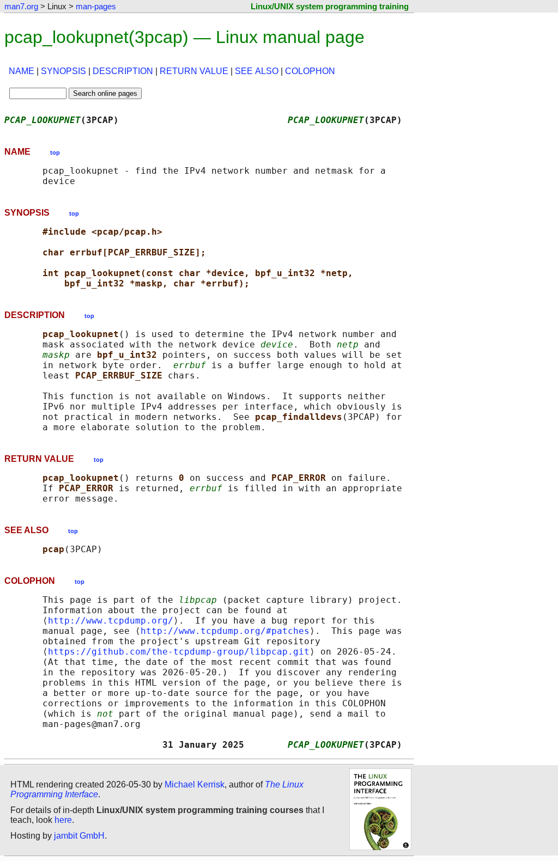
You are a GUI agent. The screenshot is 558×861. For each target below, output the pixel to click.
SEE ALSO (256, 71)
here (63, 820)
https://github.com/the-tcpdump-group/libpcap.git (179, 651)
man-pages (96, 6)
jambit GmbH (79, 835)
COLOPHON (310, 71)
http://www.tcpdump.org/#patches (225, 631)
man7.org (21, 6)
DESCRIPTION (123, 71)
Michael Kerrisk (195, 784)
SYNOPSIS (63, 71)
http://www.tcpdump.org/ (110, 620)
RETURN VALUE (194, 71)
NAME (21, 71)
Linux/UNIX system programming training (330, 6)
